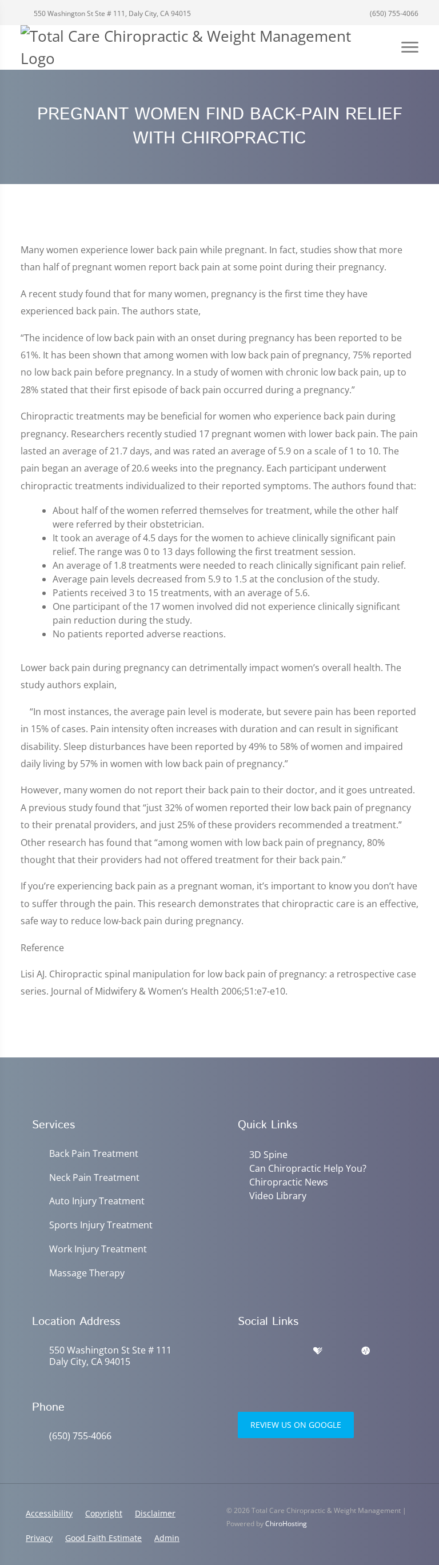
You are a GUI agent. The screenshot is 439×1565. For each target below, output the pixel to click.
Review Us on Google (295, 1424)
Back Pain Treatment (93, 1154)
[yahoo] (342, 1351)
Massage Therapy (87, 1273)
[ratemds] (365, 1351)
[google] (243, 1351)
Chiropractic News (288, 1182)
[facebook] (268, 1351)
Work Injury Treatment (98, 1249)
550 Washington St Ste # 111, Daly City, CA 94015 (111, 13)
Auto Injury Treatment (97, 1201)
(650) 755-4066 (393, 13)
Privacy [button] (39, 1537)
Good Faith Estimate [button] (103, 1537)
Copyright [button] (103, 1513)
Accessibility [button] (49, 1513)
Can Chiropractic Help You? (307, 1168)
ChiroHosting (286, 1523)
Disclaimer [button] (155, 1513)
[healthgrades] (317, 1351)
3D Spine (268, 1154)
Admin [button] (166, 1537)
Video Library (277, 1195)
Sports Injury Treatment (101, 1225)
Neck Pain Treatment (94, 1178)
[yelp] (294, 1351)
